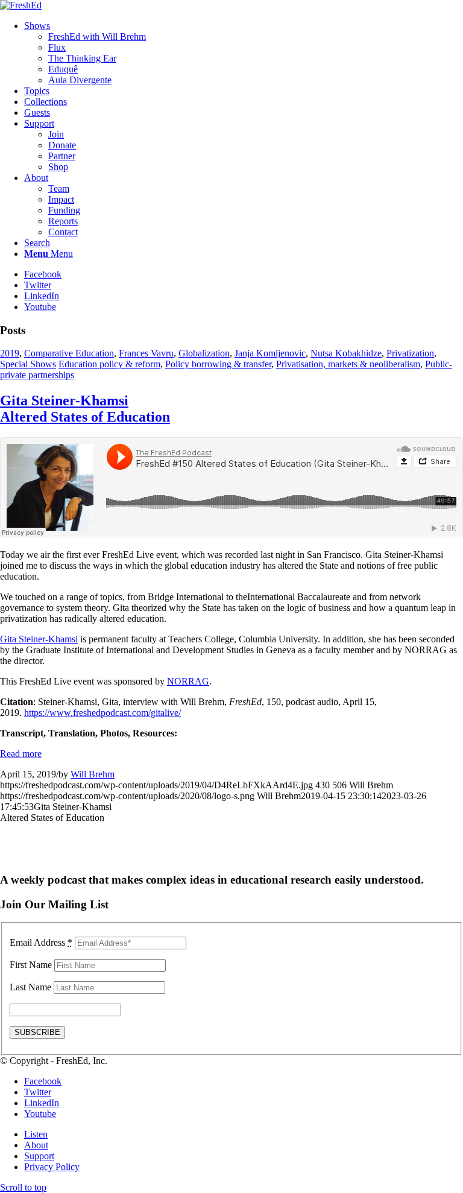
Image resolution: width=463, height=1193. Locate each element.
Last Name (30, 987)
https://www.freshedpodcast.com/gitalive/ (102, 712)
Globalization (204, 353)
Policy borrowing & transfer (218, 364)
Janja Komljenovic (270, 353)
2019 (9, 353)
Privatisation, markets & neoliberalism (348, 364)
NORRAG (188, 681)
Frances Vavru (146, 353)
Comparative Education (69, 353)
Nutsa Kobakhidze (346, 353)
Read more (21, 753)
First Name (31, 965)
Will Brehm (93, 774)
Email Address (41, 942)
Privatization (410, 353)
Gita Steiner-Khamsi (85, 409)
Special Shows (28, 364)
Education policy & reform (109, 364)
